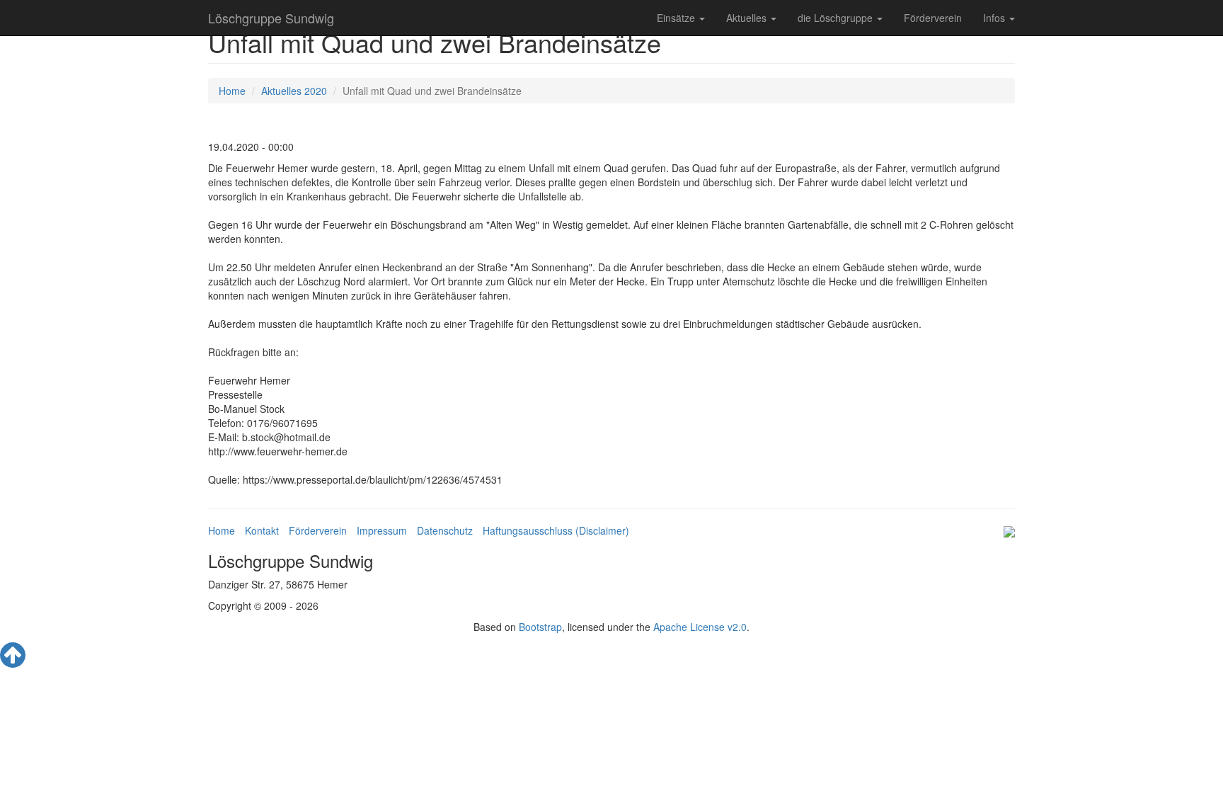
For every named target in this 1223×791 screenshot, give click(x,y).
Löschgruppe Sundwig (271, 17)
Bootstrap (540, 627)
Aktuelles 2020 (294, 91)
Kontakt (262, 530)
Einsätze (677, 18)
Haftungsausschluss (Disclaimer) (556, 530)
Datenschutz (445, 530)
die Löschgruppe (836, 18)
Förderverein (933, 18)
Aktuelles (747, 18)
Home (232, 91)
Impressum (382, 530)
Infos (995, 18)
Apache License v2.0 (700, 627)
